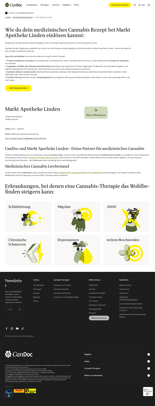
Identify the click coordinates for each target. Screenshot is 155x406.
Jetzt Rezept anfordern (18, 88)
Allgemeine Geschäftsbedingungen (128, 298)
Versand (92, 313)
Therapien (44, 5)
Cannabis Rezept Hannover (23, 17)
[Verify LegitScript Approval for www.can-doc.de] (9, 391)
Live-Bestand (31, 5)
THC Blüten (93, 301)
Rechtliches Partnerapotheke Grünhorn (130, 309)
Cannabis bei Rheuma (62, 293)
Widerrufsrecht (125, 285)
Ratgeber (66, 5)
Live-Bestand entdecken (119, 5)
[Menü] (151, 388)
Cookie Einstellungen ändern (130, 304)
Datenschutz (124, 289)
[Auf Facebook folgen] (6, 328)
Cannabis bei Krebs (61, 289)
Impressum (123, 293)
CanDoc (8, 17)
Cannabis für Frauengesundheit (66, 297)
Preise (76, 5)
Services (55, 5)
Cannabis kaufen (95, 297)
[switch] (148, 393)
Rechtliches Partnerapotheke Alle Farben (132, 315)
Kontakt (92, 289)
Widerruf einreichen (99, 318)
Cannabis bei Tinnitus (62, 285)
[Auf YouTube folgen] (17, 328)
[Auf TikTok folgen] (22, 328)
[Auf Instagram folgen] (11, 328)
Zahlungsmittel (95, 309)
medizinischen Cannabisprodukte (72, 172)
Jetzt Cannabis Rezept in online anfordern (26, 138)
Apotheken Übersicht (97, 305)
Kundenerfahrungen (97, 293)
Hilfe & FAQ (93, 285)
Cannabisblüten (96, 172)
